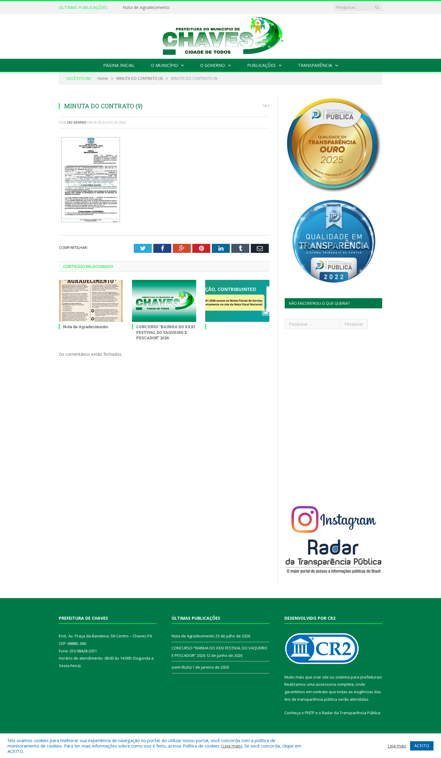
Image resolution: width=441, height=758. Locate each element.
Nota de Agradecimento (146, 7)
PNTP (309, 712)
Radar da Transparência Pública (351, 712)
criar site (321, 677)
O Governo (212, 65)
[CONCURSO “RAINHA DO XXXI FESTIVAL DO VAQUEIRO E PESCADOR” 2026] (164, 301)
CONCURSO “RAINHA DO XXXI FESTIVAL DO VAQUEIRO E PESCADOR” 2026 (165, 332)
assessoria (326, 684)
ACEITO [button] (421, 745)
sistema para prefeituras (358, 677)
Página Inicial (119, 65)
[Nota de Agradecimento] (91, 301)
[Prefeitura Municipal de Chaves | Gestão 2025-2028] (220, 35)
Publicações (261, 65)
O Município (164, 65)
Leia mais (231, 745)
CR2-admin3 (76, 122)
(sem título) (181, 667)
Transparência (315, 65)
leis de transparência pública (310, 699)
